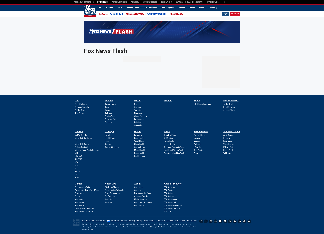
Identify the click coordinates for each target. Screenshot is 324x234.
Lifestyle (182, 8)
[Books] (216, 2)
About (137, 183)
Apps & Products (172, 183)
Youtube (215, 221)
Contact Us (152, 220)
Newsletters (239, 221)
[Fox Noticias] (195, 2)
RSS (235, 221)
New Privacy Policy (98, 220)
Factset (123, 227)
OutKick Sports (167, 8)
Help (145, 220)
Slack (230, 221)
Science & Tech (231, 131)
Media (138, 8)
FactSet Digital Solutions (156, 227)
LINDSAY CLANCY (175, 14)
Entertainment (151, 8)
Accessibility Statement (165, 220)
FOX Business (201, 131)
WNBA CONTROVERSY (135, 14)
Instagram (211, 221)
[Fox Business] (119, 2)
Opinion (129, 8)
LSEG (91, 229)
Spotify (244, 221)
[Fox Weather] (166, 2)
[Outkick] (179, 2)
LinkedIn (225, 221)
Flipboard (220, 221)
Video (201, 8)
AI (207, 8)
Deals (167, 131)
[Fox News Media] (102, 2)
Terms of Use (86, 220)
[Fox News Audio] (150, 2)
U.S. (100, 8)
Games (78, 183)
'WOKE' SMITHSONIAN (156, 14)
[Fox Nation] (135, 2)
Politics (109, 8)
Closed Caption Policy (134, 220)
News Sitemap (180, 220)
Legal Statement (171, 227)
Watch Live (110, 183)
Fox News (90, 11)
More (212, 8)
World (120, 8)
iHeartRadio (249, 221)
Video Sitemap (192, 220)
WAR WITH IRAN (116, 14)
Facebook (201, 221)
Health (192, 8)
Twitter (206, 221)
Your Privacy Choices (118, 220)
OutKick (79, 131)
